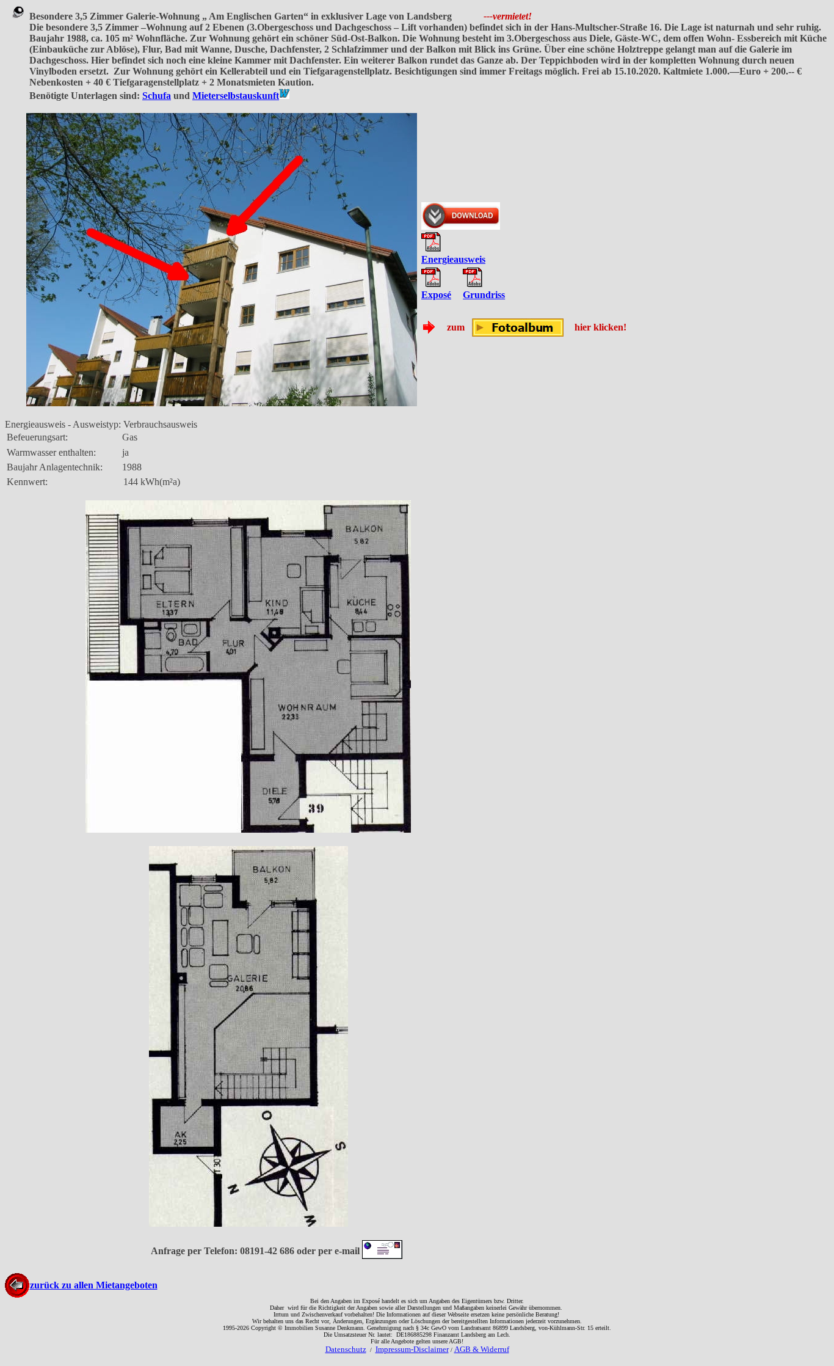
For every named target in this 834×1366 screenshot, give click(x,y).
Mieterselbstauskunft (235, 95)
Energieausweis (453, 259)
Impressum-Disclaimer (412, 1349)
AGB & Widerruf (481, 1349)
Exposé (436, 295)
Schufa (156, 95)
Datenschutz (345, 1349)
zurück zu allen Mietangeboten (94, 1285)
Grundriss (484, 295)
